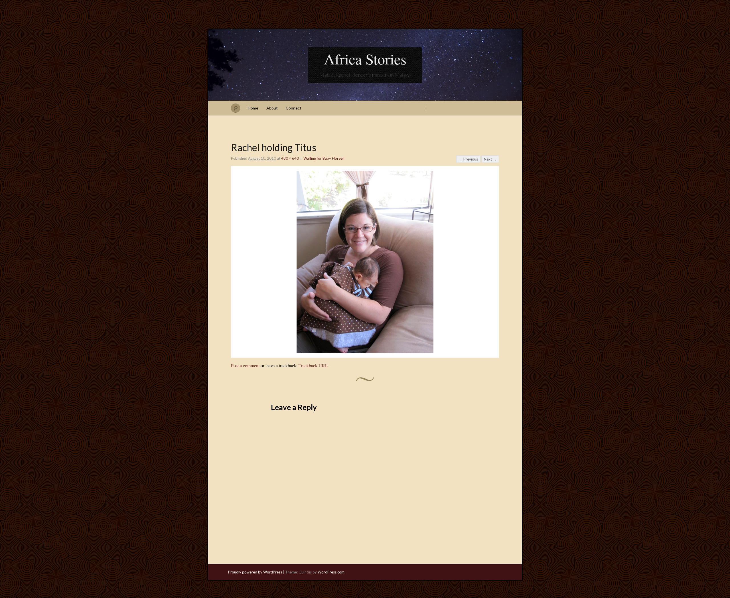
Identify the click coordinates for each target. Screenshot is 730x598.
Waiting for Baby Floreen (323, 158)
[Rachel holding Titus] (365, 351)
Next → (490, 159)
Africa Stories (365, 59)
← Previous (468, 159)
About (272, 108)
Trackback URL (313, 365)
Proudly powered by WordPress (255, 572)
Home (253, 108)
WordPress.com (331, 572)
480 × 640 (290, 158)
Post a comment (245, 365)
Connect (293, 108)
